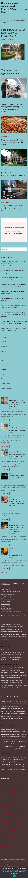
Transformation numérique (11, 846)
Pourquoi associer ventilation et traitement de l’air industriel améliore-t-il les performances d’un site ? (13, 264)
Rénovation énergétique (10, 838)
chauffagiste (6, 790)
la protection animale (9, 819)
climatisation (16, 790)
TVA (23, 846)
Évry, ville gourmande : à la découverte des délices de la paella (12, 142)
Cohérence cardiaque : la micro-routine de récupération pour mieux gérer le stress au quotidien (13, 314)
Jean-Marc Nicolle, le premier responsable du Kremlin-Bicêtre (13, 174)
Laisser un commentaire (9, 43)
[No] (26, 872)
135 (6, 573)
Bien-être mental (7, 787)
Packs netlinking (6, 596)
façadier (22, 803)
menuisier (5, 822)
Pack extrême (5, 589)
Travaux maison (6, 383)
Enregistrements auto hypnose (11, 611)
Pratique (4, 101)
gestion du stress (7, 811)
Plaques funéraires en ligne (11, 827)
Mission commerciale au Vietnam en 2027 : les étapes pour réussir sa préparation (14, 322)
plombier (5, 830)
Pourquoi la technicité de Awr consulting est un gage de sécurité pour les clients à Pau (13, 285)
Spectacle (17, 841)
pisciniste (14, 825)
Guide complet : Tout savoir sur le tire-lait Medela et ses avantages (17, 428)
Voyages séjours (6, 388)
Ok (14, 875)
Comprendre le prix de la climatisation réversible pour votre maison (12, 278)
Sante (3, 374)
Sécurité (4, 169)
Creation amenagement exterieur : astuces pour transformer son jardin (13, 306)
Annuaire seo (5, 604)
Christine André (6, 609)
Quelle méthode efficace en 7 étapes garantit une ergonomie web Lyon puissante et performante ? (12, 107)
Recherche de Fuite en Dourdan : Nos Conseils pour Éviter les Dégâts (17, 454)
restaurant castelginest (10, 835)
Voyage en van (20, 849)
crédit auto (14, 793)
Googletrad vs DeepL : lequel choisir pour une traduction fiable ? (12, 208)
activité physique (6, 782)
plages (21, 825)
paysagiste (5, 825)
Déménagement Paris (8, 594)
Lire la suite (5, 420)
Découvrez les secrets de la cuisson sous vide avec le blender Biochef (17, 553)
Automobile (4, 346)
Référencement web (7, 599)
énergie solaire (14, 851)
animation (22, 785)
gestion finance (20, 811)
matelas (20, 819)
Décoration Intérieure (9, 795)
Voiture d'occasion (8, 849)
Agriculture (4, 342)
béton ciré (18, 787)
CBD (24, 787)
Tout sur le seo (5, 601)
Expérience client (7, 801)
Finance (3, 356)
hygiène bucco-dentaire (16, 814)
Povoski (3, 39)
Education (5, 202)
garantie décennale (8, 809)
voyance (4, 851)
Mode (3, 360)
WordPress (15, 866)
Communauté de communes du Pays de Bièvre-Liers (10, 7)
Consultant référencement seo (11, 591)
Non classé (5, 136)
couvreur (5, 793)
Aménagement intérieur (9, 785)
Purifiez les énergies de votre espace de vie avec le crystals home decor (13, 329)
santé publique (7, 841)
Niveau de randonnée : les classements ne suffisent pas (13, 272)
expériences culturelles (10, 803)
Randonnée (5, 833)
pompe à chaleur (15, 830)
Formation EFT (6, 606)
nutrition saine (15, 822)
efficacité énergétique (9, 798)
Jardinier (16, 817)
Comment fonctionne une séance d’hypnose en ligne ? (17, 478)
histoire (4, 814)
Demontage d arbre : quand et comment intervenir (12, 299)
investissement (7, 817)
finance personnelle (8, 806)
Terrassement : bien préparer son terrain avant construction (12, 292)
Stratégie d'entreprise (9, 843)
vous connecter (17, 231)
